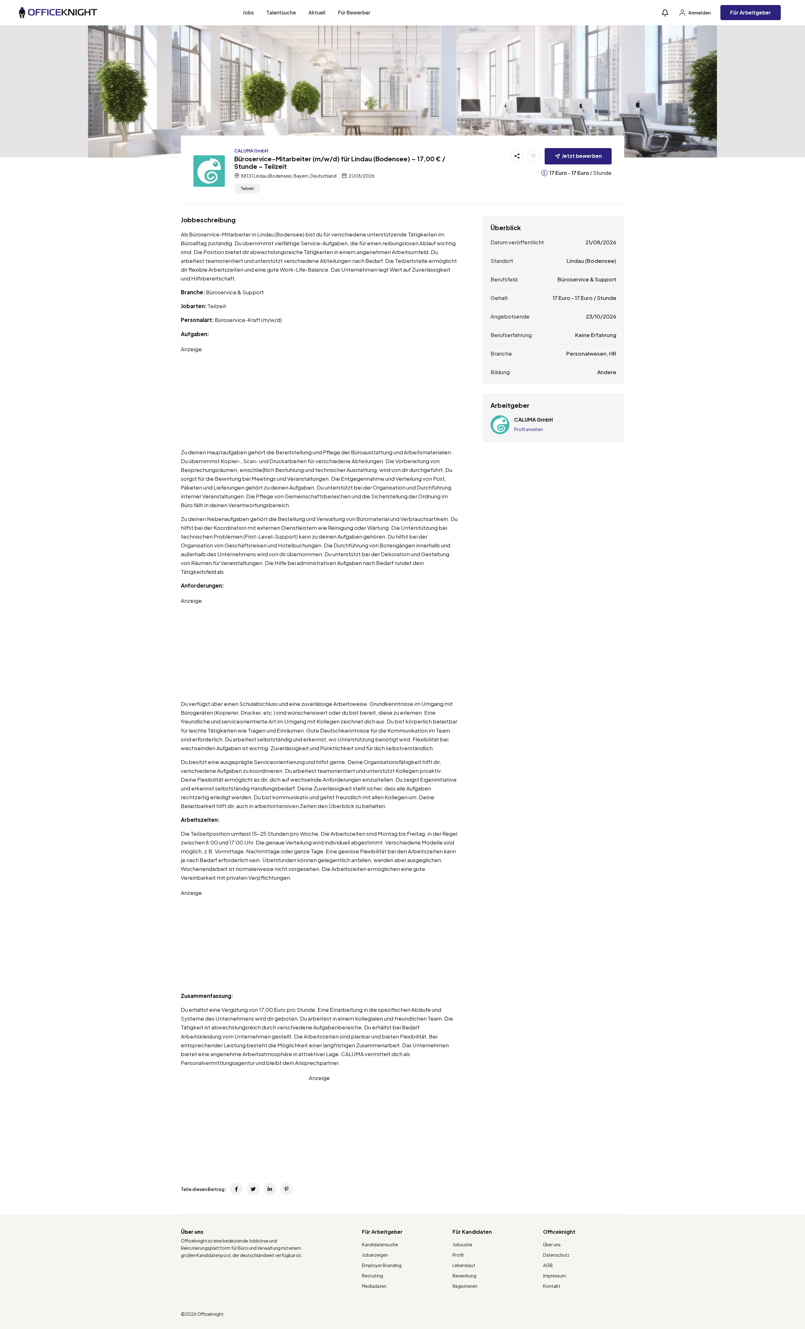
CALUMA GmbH (251, 150)
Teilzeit (247, 188)
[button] (665, 13)
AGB (548, 1265)
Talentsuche (281, 12)
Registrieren (464, 1286)
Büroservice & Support (587, 279)
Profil (458, 1255)
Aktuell (316, 12)
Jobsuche (462, 1244)
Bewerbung (464, 1275)
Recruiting (372, 1275)
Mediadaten (374, 1286)
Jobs (248, 12)
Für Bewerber (354, 12)
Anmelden (699, 12)
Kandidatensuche (380, 1244)
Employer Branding (382, 1265)
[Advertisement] (319, 397)
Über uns (552, 1244)
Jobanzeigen (375, 1255)
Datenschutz (556, 1255)
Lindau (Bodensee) (591, 260)
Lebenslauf (463, 1265)
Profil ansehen (528, 429)
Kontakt (551, 1286)
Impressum (554, 1275)
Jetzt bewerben (582, 155)
